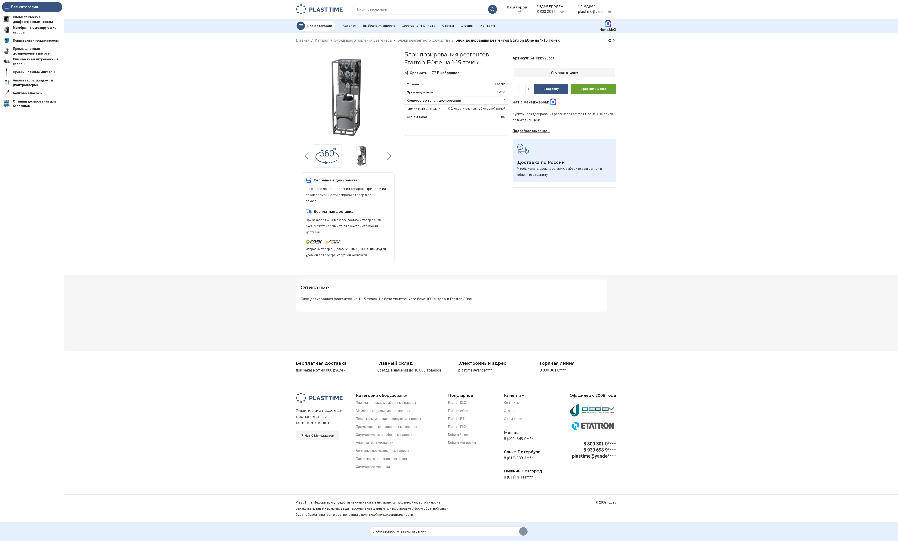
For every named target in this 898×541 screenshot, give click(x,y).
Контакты (511, 403)
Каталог (322, 40)
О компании (513, 419)
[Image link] (319, 397)
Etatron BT (456, 419)
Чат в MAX (608, 29)
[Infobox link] (557, 363)
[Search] (492, 9)
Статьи (509, 411)
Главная (302, 40)
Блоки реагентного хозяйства (423, 40)
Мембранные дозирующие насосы (383, 411)
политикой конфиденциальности (387, 514)
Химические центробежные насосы (384, 435)
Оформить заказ (593, 89)
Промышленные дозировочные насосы (386, 427)
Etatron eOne (458, 411)
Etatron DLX (457, 403)
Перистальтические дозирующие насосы (388, 419)
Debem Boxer (458, 435)
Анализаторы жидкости (374, 443)
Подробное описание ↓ (531, 131)
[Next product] (614, 40)
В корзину (551, 89)
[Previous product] (604, 40)
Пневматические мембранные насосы (386, 403)
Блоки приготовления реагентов (363, 40)
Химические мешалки (373, 467)
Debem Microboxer (462, 443)
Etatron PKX (457, 427)
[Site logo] (319, 9)
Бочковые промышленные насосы (382, 451)
